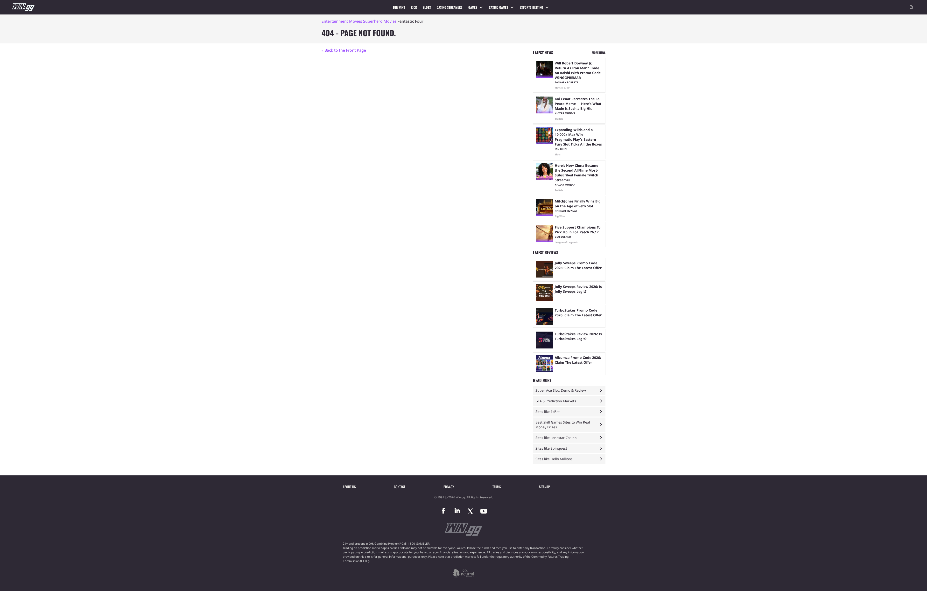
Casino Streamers (450, 7)
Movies (355, 21)
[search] (911, 7)
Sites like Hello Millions (554, 459)
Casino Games (498, 7)
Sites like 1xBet (547, 411)
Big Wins (399, 7)
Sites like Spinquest (551, 448)
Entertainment (335, 21)
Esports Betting (531, 7)
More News (598, 52)
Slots (427, 7)
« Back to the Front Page (344, 50)
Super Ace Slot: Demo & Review (560, 390)
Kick (414, 7)
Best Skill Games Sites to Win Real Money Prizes (562, 424)
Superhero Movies (380, 21)
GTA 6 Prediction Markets (555, 401)
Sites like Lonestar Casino (555, 437)
